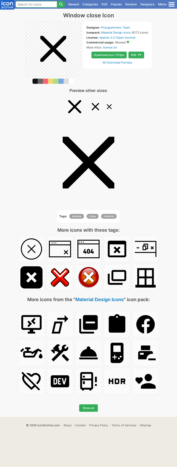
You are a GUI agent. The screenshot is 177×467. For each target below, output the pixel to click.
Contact (80, 425)
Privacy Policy (98, 425)
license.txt (110, 47)
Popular (116, 4)
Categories (90, 4)
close (92, 216)
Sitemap (145, 425)
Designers (147, 4)
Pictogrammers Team (115, 27)
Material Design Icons (116, 32)
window (76, 216)
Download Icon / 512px (109, 55)
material (109, 216)
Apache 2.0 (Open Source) (117, 37)
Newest (73, 4)
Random (131, 4)
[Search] (61, 4)
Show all (88, 408)
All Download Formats (117, 62)
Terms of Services (123, 425)
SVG (104, 4)
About (67, 425)
